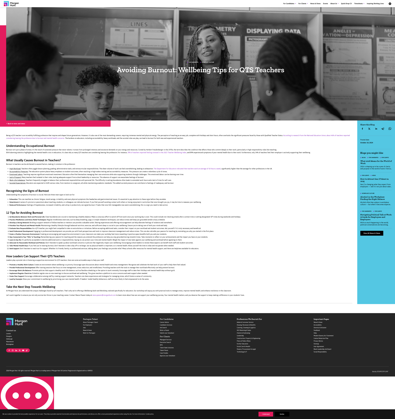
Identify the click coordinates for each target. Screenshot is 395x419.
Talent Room (164, 350)
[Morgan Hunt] (11, 3)
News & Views (315, 3)
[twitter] (369, 129)
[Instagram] (13, 350)
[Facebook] (9, 350)
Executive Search (165, 342)
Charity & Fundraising (243, 333)
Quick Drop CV (346, 3)
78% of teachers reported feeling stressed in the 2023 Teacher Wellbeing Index (157, 152)
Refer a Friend (164, 330)
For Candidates (288, 3)
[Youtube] (23, 350)
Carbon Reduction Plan (321, 338)
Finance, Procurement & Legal (246, 349)
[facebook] (362, 129)
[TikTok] (27, 350)
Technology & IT (242, 352)
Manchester (10, 341)
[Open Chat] (27, 398)
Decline (282, 414)
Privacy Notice (318, 341)
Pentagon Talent (90, 319)
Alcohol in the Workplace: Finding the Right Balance (372, 198)
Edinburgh (9, 339)
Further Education (242, 344)
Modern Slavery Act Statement (324, 335)
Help (315, 333)
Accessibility (318, 325)
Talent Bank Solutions (167, 348)
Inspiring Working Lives (375, 3)
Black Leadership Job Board (322, 349)
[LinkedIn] (16, 350)
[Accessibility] (390, 3)
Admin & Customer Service (245, 322)
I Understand (266, 414)
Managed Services (166, 339)
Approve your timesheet (167, 356)
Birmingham (10, 344)
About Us (333, 3)
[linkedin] (376, 129)
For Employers (87, 325)
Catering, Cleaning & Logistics (246, 327)
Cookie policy (150, 414)
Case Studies (164, 353)
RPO (161, 345)
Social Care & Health (243, 346)
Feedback (317, 330)
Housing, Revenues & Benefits (246, 325)
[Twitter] (20, 350)
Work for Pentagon (89, 333)
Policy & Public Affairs (244, 341)
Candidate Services (166, 325)
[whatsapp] (390, 129)
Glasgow (9, 336)
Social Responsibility (320, 352)
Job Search (163, 327)
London (8, 333)
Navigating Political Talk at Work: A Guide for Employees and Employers (376, 217)
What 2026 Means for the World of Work (376, 162)
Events (325, 3)
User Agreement (319, 346)
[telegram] (383, 129)
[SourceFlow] (383, 371)
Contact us (11, 330)
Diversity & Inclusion (320, 327)
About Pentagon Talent (90, 322)
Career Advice (164, 322)
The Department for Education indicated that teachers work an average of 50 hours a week (187, 169)
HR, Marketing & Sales (244, 330)
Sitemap (316, 344)
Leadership (240, 335)
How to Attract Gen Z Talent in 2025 (374, 180)
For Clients (302, 3)
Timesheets (358, 3)
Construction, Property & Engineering (248, 338)
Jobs (84, 327)
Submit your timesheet (167, 333)
